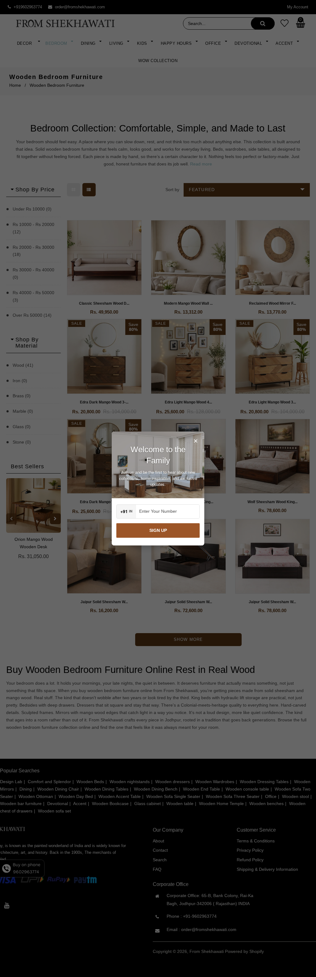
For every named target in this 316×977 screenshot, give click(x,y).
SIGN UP (158, 530)
